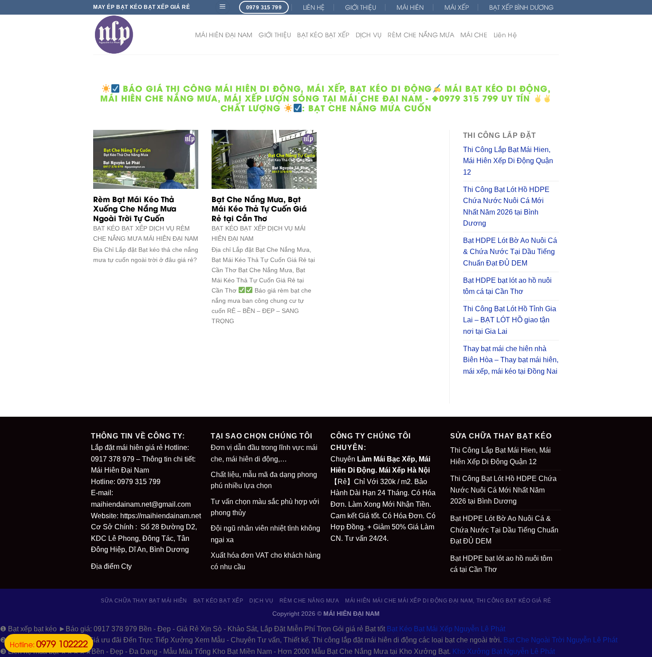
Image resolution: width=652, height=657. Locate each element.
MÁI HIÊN (410, 7)
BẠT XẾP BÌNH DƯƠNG (521, 7)
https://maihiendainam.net (160, 516)
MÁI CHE (473, 34)
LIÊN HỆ (314, 7)
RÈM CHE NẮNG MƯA (421, 34)
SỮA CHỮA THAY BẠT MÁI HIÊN (144, 601)
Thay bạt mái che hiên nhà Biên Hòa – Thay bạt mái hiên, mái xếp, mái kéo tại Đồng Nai (510, 360)
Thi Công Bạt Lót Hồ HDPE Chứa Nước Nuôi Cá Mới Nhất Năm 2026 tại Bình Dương (506, 206)
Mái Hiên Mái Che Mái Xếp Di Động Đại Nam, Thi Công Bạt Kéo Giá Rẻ (448, 601)
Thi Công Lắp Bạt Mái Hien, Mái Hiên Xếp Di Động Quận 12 (508, 161)
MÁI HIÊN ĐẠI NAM (223, 34)
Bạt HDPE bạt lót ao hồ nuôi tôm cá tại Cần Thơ (507, 286)
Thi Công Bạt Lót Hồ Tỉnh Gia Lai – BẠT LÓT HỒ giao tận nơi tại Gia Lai (509, 320)
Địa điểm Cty (111, 566)
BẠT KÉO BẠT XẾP (323, 34)
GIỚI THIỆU (360, 7)
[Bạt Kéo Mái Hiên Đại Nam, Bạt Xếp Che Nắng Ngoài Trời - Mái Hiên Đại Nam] (137, 35)
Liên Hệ (505, 34)
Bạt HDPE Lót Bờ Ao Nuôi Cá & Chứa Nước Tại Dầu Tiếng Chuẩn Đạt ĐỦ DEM (510, 252)
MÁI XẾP (456, 7)
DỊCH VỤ (369, 34)
